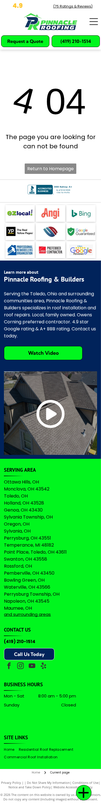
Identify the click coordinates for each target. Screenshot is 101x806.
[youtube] (32, 666)
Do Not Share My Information (48, 782)
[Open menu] (93, 21)
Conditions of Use (85, 782)
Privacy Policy (11, 782)
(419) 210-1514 (19, 641)
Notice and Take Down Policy (29, 787)
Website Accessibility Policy (73, 787)
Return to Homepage (50, 168)
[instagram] (20, 666)
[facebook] (9, 666)
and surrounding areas (27, 614)
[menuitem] (11, 750)
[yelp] (43, 666)
